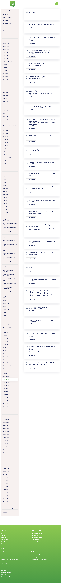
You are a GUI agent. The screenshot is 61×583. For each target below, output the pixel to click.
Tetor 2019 (5, 483)
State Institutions (5, 546)
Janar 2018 (5, 95)
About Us (3, 530)
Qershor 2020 (6, 385)
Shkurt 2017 (6, 416)
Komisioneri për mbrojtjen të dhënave (9, 126)
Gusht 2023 (5, 83)
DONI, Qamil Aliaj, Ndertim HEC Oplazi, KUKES (41, 162)
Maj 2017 (5, 161)
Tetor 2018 (5, 480)
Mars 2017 (5, 188)
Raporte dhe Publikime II (8, 407)
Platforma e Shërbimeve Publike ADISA (8, 331)
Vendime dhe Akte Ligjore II (9, 508)
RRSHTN (5, 410)
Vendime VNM (35, 541)
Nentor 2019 (6, 306)
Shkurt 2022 (6, 431)
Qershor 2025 (6, 400)
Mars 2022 (5, 203)
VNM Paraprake (35, 539)
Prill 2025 (5, 359)
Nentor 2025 (6, 325)
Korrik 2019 (5, 136)
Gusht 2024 (5, 86)
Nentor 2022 (6, 315)
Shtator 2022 (6, 462)
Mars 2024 (5, 210)
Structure (5, 474)
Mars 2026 (5, 216)
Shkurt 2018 (6, 419)
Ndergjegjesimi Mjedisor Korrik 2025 (10, 245)
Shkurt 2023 (6, 434)
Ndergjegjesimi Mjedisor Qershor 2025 (8, 275)
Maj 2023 (5, 179)
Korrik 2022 (5, 145)
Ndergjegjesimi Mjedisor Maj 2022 (9, 249)
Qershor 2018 (6, 379)
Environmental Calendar (6, 576)
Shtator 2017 (6, 446)
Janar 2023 (5, 110)
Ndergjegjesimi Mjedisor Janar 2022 (9, 228)
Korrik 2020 (5, 139)
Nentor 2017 (6, 300)
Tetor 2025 (5, 502)
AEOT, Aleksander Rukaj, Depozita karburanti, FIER (42, 241)
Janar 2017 (5, 92)
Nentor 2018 (6, 303)
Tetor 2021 (5, 489)
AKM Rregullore (7, 17)
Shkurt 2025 (6, 440)
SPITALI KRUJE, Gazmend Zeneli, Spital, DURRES (42, 200)
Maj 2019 (5, 167)
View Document (31, 16)
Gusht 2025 (5, 89)
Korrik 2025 (5, 154)
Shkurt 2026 (6, 443)
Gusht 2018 (5, 67)
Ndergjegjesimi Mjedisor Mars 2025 (9, 258)
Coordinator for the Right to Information (10, 557)
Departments (4, 537)
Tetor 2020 (5, 486)
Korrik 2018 (5, 133)
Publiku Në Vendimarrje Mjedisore (8, 372)
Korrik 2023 (5, 148)
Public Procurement (5, 541)
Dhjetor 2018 (6, 37)
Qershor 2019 (6, 382)
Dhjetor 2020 (6, 43)
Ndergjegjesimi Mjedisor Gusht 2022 (10, 224)
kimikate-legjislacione (8, 123)
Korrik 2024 (5, 151)
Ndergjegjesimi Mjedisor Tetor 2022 (10, 296)
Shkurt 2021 (6, 428)
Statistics (3, 570)
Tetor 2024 (5, 499)
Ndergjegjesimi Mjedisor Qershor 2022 (8, 271)
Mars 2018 (5, 191)
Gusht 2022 (5, 80)
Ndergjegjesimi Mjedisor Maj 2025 (9, 254)
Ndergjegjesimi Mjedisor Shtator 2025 (8, 292)
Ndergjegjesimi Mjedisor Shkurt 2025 (10, 279)
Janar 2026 (5, 119)
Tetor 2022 (5, 492)
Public (4, 369)
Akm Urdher (6, 20)
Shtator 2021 (6, 459)
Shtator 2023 (6, 465)
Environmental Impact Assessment (8, 511)
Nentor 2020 (6, 309)
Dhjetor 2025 (6, 58)
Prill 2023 (5, 353)
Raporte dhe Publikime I (8, 404)
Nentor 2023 (6, 318)
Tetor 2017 (5, 477)
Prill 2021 (5, 347)
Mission (3, 533)
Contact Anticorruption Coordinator (9, 559)
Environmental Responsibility (9, 328)
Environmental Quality (38, 552)
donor (2, 548)
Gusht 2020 (5, 74)
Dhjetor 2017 (6, 34)
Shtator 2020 (6, 456)
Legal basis (3, 543)
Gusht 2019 (5, 70)
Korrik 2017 (5, 130)
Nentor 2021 (6, 312)
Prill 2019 (5, 341)
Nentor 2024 (6, 321)
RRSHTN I (5, 413)
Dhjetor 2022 (6, 49)
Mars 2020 (5, 197)
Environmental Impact (38, 530)
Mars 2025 (5, 213)
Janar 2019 (5, 98)
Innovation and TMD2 (6, 566)
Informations (4, 563)
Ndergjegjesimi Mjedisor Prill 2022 (9, 266)
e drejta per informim (7, 61)
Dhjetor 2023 (6, 52)
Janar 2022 (5, 107)
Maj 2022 (5, 176)
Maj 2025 (5, 185)
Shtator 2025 (6, 471)
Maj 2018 (5, 164)
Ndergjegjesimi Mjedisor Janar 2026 (9, 236)
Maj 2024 (5, 182)
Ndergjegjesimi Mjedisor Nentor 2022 (8, 262)
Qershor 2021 (6, 388)
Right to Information (6, 572)
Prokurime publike (7, 366)
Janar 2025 (5, 116)
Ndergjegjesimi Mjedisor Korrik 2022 (10, 241)
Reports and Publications (37, 555)
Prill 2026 (5, 362)
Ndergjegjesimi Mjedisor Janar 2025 (9, 232)
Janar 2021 (5, 104)
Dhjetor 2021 (6, 46)
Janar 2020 (5, 101)
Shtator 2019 (6, 453)
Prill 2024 (5, 356)
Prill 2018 (5, 338)
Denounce (5, 31)
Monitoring (34, 557)
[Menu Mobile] (56, 3)
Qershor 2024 (6, 397)
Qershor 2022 (6, 391)
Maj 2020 (5, 170)
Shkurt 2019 (6, 422)
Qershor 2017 (6, 376)
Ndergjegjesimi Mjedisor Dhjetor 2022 (8, 219)
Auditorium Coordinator (6, 555)
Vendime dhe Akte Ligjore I (9, 505)
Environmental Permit (8, 157)
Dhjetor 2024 (6, 55)
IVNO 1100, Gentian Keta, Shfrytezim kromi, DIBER (42, 279)
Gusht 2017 (5, 64)
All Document (6, 14)
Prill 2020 (5, 344)
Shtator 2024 (6, 468)
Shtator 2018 (6, 450)
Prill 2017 (5, 335)
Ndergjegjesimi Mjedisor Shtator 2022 (8, 288)
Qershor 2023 (6, 394)
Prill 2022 (5, 350)
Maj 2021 (5, 173)
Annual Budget (6, 28)
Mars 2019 (5, 194)
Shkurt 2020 (6, 425)
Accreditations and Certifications (7, 24)
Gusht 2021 (5, 77)
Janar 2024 (5, 113)
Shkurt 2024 (6, 437)
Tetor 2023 (5, 495)
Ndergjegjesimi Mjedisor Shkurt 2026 (10, 284)
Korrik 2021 (5, 142)
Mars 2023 (5, 206)
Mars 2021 (5, 200)
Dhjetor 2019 (6, 40)
